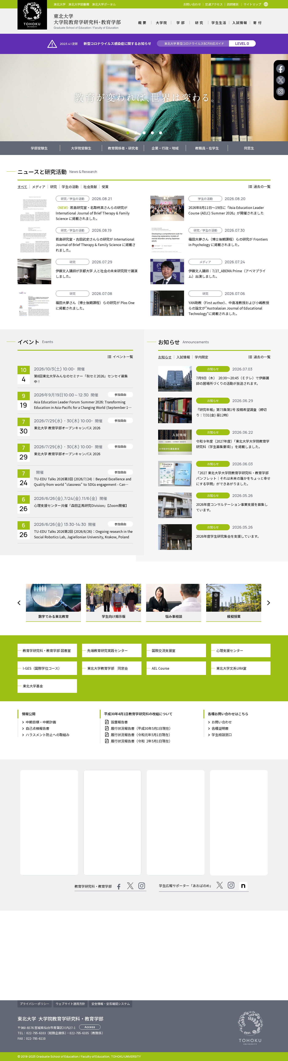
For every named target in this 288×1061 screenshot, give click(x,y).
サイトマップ (252, 4)
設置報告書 (119, 721)
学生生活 (218, 22)
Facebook (280, 68)
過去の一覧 (262, 186)
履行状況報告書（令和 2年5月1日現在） (141, 740)
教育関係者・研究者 (123, 148)
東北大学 (60, 4)
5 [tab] (160, 133)
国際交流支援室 (163, 650)
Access (90, 1027)
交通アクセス (214, 4)
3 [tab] (144, 133)
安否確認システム (111, 1004)
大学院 (161, 22)
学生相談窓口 (222, 734)
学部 (181, 22)
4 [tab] (152, 133)
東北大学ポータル (104, 4)
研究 (200, 22)
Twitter (280, 80)
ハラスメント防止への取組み (48, 734)
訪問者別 (233, 4)
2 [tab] (136, 133)
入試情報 (239, 22)
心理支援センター (229, 650)
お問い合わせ (192, 4)
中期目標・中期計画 (41, 721)
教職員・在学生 (207, 148)
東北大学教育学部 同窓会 (107, 668)
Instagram (280, 91)
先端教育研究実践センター (107, 650)
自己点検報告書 (37, 728)
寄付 (258, 22)
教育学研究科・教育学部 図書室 (47, 650)
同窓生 (249, 148)
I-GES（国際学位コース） (42, 668)
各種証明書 (220, 728)
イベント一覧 (123, 356)
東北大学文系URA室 (231, 668)
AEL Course (160, 668)
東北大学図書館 (79, 4)
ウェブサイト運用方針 (70, 1004)
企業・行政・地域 (165, 148)
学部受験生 (39, 148)
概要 (143, 22)
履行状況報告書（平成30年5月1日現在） (141, 728)
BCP (194, 43)
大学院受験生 (81, 148)
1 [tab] (128, 133)
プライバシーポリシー (34, 1004)
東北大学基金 (33, 685)
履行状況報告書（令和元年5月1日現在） (141, 734)
